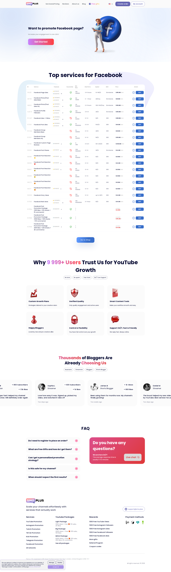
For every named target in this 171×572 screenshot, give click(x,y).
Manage (51, 562)
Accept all (56, 567)
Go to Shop (85, 240)
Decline (60, 562)
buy (139, 92)
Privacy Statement (34, 567)
